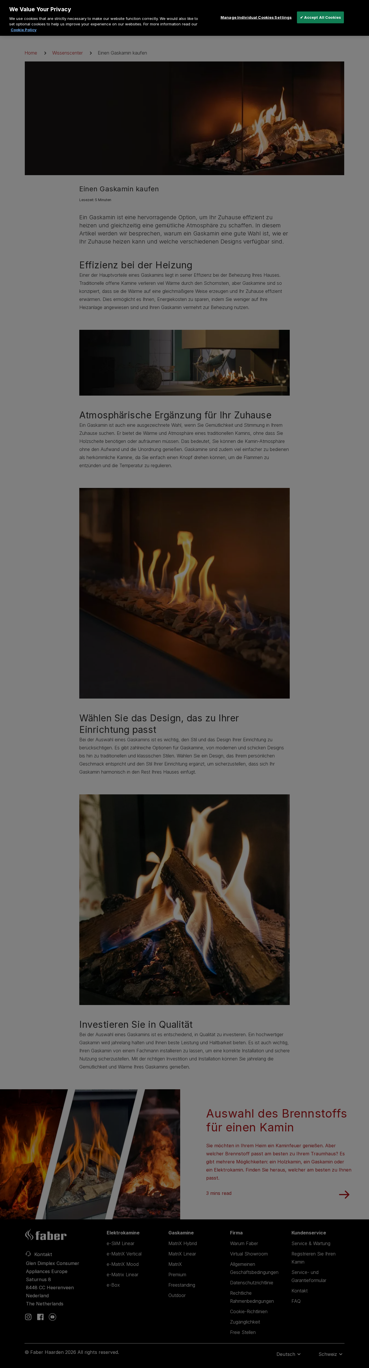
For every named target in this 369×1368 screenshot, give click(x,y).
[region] (184, 18)
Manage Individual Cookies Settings (256, 17)
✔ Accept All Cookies (320, 17)
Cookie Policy (24, 29)
